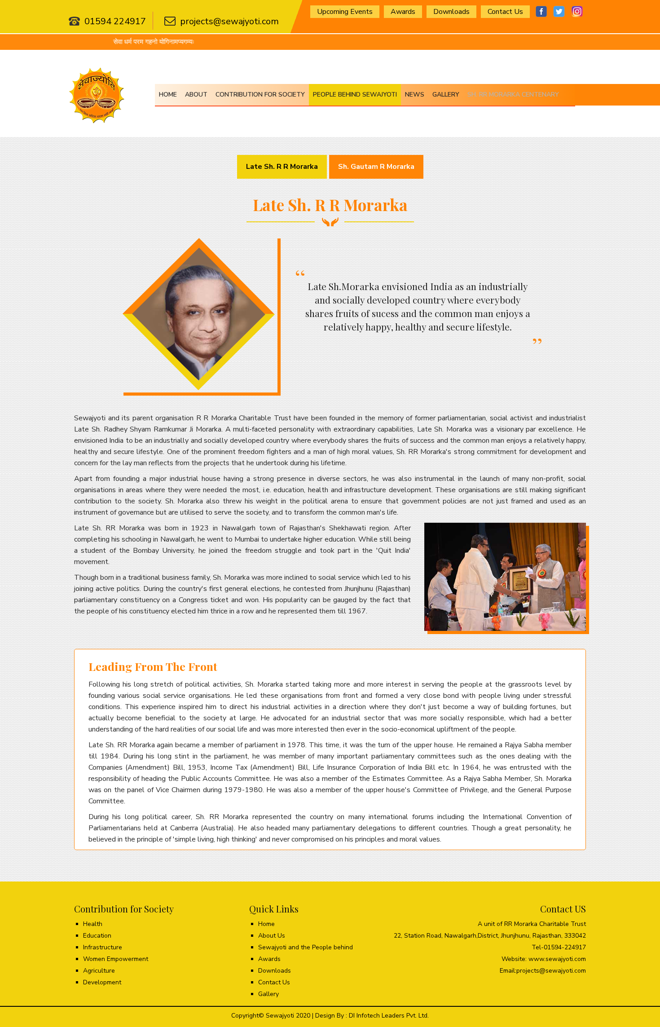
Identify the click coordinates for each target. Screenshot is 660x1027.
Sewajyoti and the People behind (305, 947)
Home (168, 94)
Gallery (445, 94)
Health (92, 924)
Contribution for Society (260, 94)
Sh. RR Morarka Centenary (513, 94)
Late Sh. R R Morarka (282, 167)
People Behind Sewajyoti (355, 94)
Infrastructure (102, 947)
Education (97, 935)
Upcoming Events (345, 12)
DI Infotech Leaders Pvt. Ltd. (389, 1015)
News (414, 94)
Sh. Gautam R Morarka (376, 167)
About (196, 94)
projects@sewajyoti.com (229, 21)
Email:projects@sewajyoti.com (543, 970)
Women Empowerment (115, 959)
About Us (271, 935)
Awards (403, 12)
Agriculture (99, 970)
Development (102, 982)
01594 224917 (115, 21)
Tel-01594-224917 (559, 947)
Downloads (451, 12)
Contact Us (505, 12)
